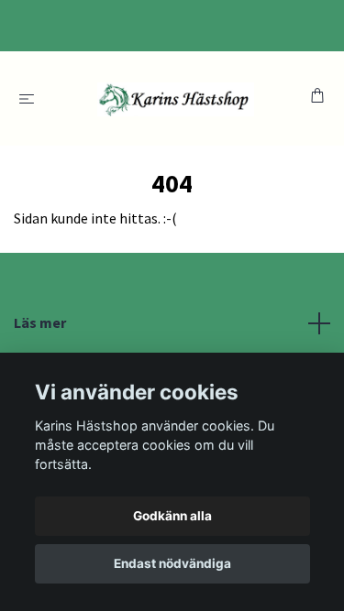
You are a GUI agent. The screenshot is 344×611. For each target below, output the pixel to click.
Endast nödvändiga (172, 563)
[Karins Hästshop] (175, 98)
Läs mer (40, 322)
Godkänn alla (172, 515)
